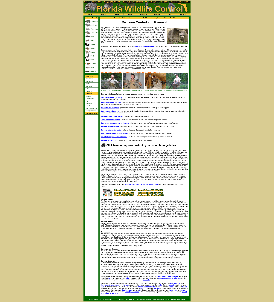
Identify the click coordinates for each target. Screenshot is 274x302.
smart (183, 290)
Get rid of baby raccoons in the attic (114, 137)
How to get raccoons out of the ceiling (115, 133)
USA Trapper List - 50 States (175, 299)
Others (93, 71)
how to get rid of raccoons (144, 46)
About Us (157, 14)
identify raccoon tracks (146, 287)
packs (160, 285)
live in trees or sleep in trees (167, 276)
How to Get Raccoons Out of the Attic (115, 123)
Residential (89, 79)
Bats (92, 60)
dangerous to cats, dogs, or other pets (115, 285)
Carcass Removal (91, 108)
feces (171, 287)
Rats (92, 37)
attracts (157, 288)
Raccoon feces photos (109, 140)
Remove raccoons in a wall (111, 102)
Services (103, 14)
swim (110, 278)
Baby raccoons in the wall (110, 111)
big (140, 290)
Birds (92, 56)
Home (90, 14)
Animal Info (143, 14)
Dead (92, 67)
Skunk (92, 44)
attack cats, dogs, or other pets (169, 278)
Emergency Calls (91, 111)
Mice (92, 40)
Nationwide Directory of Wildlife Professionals (141, 184)
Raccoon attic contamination (111, 130)
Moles (92, 48)
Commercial (89, 81)
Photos (130, 14)
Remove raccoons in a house (111, 97)
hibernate (171, 285)
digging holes (127, 290)
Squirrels (93, 25)
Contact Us (183, 14)
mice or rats (172, 290)
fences (184, 287)
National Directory (91, 113)
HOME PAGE (89, 76)
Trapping (88, 96)
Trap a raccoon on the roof (110, 120)
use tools (146, 280)
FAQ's (170, 14)
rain (127, 278)
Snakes (93, 64)
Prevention (89, 103)
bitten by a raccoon (132, 292)
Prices (117, 14)
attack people (175, 283)
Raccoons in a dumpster (110, 108)
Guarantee (89, 86)
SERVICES (89, 93)
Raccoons (94, 21)
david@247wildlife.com (126, 299)
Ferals (92, 52)
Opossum (94, 29)
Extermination (90, 98)
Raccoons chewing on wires (111, 116)
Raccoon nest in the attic (110, 126)
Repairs (88, 101)
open (102, 287)
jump (143, 288)
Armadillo (94, 33)
